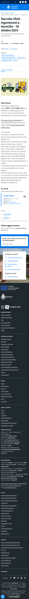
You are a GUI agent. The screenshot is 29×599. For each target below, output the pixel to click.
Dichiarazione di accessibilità (8, 498)
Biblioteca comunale (6, 396)
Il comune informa (6, 394)
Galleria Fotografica (6, 418)
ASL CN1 (3, 550)
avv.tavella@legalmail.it (9, 488)
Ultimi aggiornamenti (6, 529)
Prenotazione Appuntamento (9, 506)
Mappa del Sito (5, 534)
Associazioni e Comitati (7, 426)
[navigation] (3, 7)
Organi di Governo (6, 315)
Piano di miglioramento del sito (9, 500)
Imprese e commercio (6, 362)
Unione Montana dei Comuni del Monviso (12, 548)
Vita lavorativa (5, 375)
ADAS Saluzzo (5, 565)
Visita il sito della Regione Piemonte (10, 542)
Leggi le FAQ (4, 503)
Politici (2, 330)
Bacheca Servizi (5, 513)
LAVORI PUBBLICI (8, 196)
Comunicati (4, 401)
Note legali (4, 521)
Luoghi (3, 413)
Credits (3, 526)
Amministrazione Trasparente (9, 495)
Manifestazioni (5, 386)
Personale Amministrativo (8, 328)
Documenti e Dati (5, 323)
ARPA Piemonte (5, 553)
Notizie (3, 384)
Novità (7, 13)
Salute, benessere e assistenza (9, 367)
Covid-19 (3, 389)
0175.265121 (12, 202)
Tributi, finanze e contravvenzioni (9, 370)
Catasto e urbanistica (6, 352)
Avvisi (11, 13)
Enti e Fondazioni (5, 325)
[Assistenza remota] (16, 589)
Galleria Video (4, 420)
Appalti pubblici (5, 347)
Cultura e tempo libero (7, 354)
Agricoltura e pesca (6, 339)
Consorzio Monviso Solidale (8, 558)
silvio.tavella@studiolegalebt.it (13, 486)
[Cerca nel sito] (25, 7)
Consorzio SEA (5, 555)
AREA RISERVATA (14, 597)
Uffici (2, 320)
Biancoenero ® (15, 593)
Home (2, 13)
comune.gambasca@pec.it (11, 440)
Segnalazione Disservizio (7, 508)
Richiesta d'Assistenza (7, 511)
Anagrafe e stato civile (7, 344)
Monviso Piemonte (6, 563)
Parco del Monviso (6, 560)
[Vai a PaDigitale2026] (11, 307)
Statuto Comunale (6, 516)
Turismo (3, 372)
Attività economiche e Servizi (9, 423)
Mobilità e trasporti (6, 365)
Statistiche (4, 531)
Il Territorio (4, 415)
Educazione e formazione (7, 357)
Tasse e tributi (4, 391)
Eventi (2, 410)
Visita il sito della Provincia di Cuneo (10, 545)
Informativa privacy (6, 518)
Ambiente (3, 342)
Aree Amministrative (6, 317)
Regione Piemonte (6, 2)
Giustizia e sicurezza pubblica (8, 359)
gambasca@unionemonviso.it (14, 203)
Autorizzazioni (4, 349)
